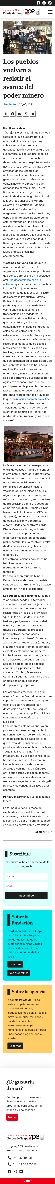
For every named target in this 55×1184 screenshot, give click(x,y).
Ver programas (18, 973)
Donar (28, 1180)
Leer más (15, 964)
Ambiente (9, 104)
